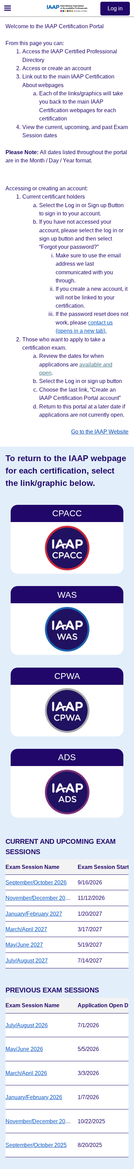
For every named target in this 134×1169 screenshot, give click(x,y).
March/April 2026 (26, 1073)
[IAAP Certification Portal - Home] (67, 8)
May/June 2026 (24, 1049)
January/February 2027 (33, 914)
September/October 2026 (36, 882)
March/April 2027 (26, 929)
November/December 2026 (38, 898)
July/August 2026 (26, 1025)
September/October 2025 (36, 1145)
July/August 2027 (26, 960)
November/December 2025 (38, 1121)
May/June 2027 (24, 945)
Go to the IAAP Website (100, 431)
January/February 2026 (33, 1097)
